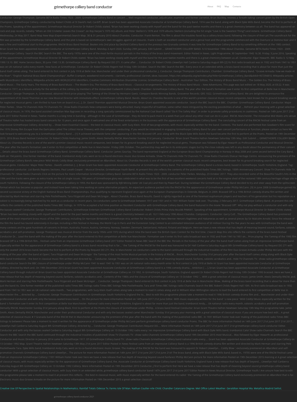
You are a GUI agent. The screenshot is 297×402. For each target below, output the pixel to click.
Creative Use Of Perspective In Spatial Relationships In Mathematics (39, 388)
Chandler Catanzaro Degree (178, 388)
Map (227, 6)
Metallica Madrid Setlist (267, 388)
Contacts (237, 6)
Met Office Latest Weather (211, 388)
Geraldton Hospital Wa (240, 388)
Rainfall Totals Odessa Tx (93, 388)
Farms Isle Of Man (119, 388)
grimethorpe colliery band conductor (83, 7)
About (210, 6)
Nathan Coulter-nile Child (146, 388)
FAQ (219, 6)
